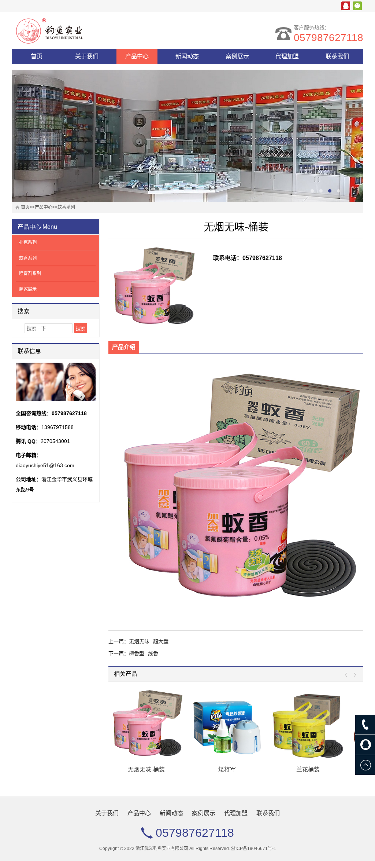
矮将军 (146, 769)
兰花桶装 (227, 769)
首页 (36, 56)
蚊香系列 (66, 207)
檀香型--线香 (143, 653)
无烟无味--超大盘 (148, 641)
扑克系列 (28, 242)
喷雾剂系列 (30, 273)
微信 (357, 5)
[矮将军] (146, 725)
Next (353, 675)
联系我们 (337, 56)
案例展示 (237, 56)
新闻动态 (187, 56)
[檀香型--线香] (308, 725)
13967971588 (57, 427)
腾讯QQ (345, 5)
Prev (347, 675)
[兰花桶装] (227, 725)
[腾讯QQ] (365, 745)
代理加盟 (287, 56)
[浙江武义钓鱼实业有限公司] (76, 30)
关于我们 (87, 56)
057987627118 (328, 37)
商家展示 (28, 289)
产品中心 (137, 56)
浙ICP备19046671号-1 (253, 848)
